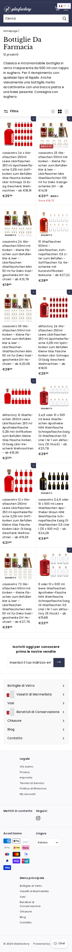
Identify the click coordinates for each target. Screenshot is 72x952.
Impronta (26, 777)
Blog (23, 917)
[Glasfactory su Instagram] (38, 818)
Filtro (14, 111)
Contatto (26, 922)
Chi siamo (26, 766)
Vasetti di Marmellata (34, 891)
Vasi (23, 897)
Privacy (25, 772)
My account (28, 794)
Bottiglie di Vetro (31, 886)
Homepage (10, 31)
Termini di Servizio (32, 783)
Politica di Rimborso (33, 788)
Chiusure (26, 911)
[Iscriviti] (59, 662)
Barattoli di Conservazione (30, 904)
